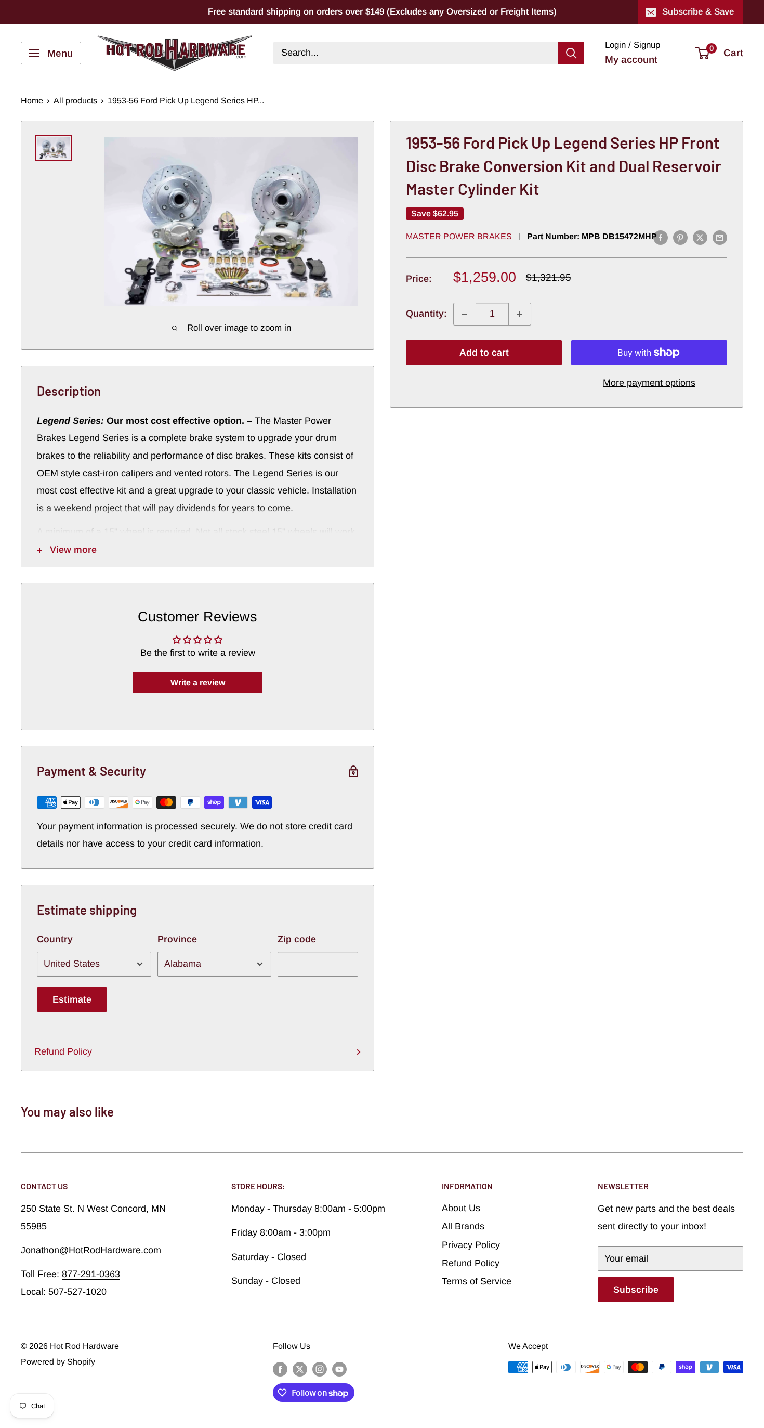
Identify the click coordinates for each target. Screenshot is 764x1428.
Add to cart (484, 352)
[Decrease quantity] (465, 314)
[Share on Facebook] (660, 237)
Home (32, 100)
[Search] (571, 53)
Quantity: (426, 313)
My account (631, 59)
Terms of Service (476, 1281)
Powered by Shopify (58, 1361)
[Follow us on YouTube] (339, 1369)
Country (55, 939)
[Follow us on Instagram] (319, 1369)
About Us (461, 1208)
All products (75, 100)
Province (177, 939)
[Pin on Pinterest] (680, 237)
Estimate (71, 999)
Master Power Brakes (459, 236)
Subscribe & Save (698, 12)
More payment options (649, 383)
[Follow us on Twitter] (300, 1369)
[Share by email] (720, 237)
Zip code (297, 939)
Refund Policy (63, 1051)
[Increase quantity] (520, 314)
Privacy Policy (471, 1245)
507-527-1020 (77, 1292)
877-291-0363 (91, 1274)
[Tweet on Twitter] (700, 237)
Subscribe (635, 1289)
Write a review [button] (197, 682)
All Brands (463, 1226)
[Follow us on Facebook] (280, 1369)
